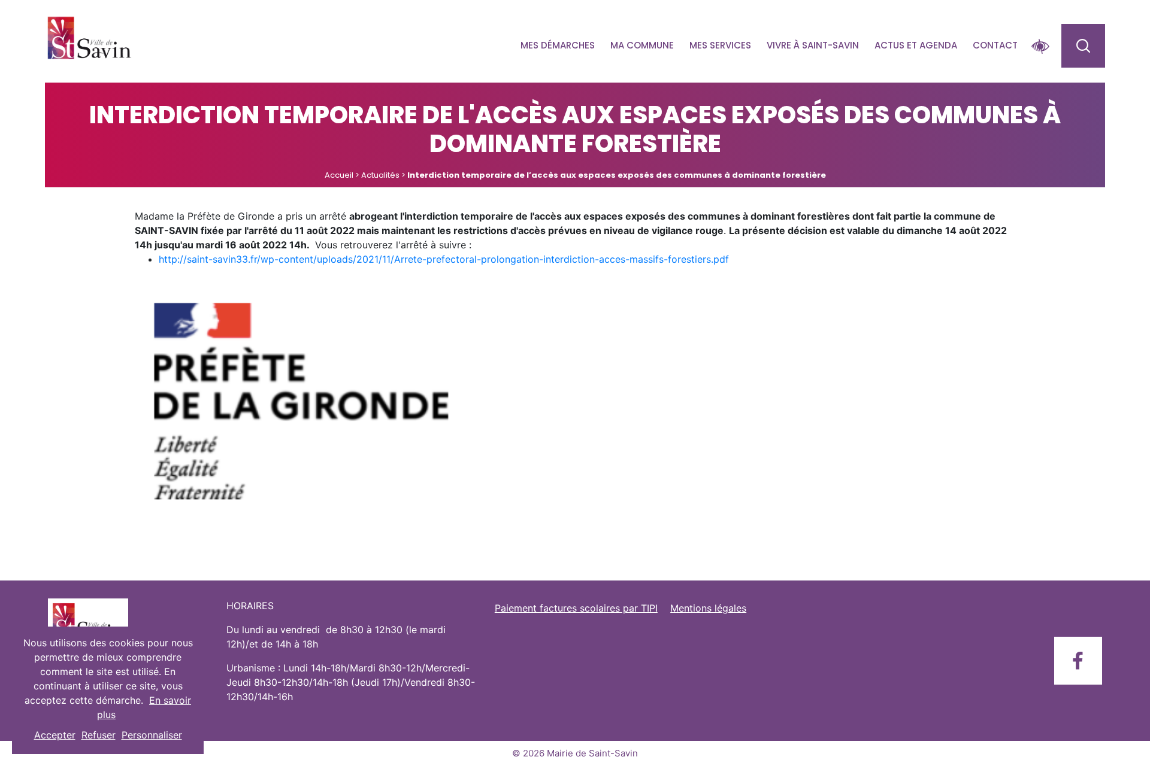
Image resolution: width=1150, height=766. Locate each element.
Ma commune (642, 45)
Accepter (54, 735)
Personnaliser (152, 735)
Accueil (339, 175)
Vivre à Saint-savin (813, 45)
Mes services (720, 45)
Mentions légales (708, 608)
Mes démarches (557, 45)
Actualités (380, 175)
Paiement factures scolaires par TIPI (576, 608)
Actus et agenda (915, 45)
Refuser (98, 735)
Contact (995, 45)
